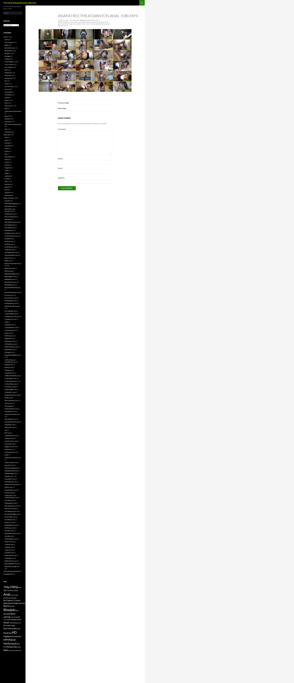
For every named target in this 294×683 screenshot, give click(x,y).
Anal (6, 594)
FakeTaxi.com (9, 367)
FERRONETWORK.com (12, 376)
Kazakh (7, 179)
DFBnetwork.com (10, 341)
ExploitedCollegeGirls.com (13, 355)
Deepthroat (8, 73)
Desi (6, 154)
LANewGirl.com (9, 438)
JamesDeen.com (9, 424)
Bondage (7, 56)
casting (6, 617)
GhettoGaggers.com (11, 389)
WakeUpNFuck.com (11, 561)
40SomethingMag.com (11, 203)
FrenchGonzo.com (10, 387)
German (7, 165)
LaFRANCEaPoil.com (11, 435)
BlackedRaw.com (10, 285)
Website (61, 178)
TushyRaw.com (9, 553)
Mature (7, 100)
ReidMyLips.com (10, 528)
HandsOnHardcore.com (12, 395)
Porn (18, 644)
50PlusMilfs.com (10, 206)
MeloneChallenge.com (11, 468)
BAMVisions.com (10, 268)
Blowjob (7, 53)
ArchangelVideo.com (11, 252)
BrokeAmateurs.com (11, 303)
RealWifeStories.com (11, 525)
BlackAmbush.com (10, 282)
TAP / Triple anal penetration (13, 124)
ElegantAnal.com (10, 349)
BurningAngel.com (10, 311)
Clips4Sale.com (9, 325)
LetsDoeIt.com (9, 449)
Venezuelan (8, 195)
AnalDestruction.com (11, 233)
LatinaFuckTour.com (11, 441)
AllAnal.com (8, 219)
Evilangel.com (9, 352)
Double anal (8, 78)
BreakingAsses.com (10, 301)
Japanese (7, 176)
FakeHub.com (9, 365)
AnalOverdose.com (10, 247)
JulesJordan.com (10, 427)
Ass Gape (7, 600)
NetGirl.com (8, 487)
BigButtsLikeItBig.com (11, 274)
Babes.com (8, 261)
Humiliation (8, 95)
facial (6, 622)
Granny (7, 89)
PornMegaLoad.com (11, 511)
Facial (6, 84)
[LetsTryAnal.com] (16, 650)
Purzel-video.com (10, 517)
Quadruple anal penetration (13, 111)
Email (60, 168)
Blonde (12, 606)
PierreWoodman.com (11, 506)
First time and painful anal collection (19, 2)
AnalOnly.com (9, 244)
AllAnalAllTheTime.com (12, 222)
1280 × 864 (75, 20)
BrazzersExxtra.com (11, 298)
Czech (6, 148)
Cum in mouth (9, 64)
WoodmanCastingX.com (12, 566)
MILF (6, 103)
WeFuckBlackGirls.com (12, 564)
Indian (6, 170)
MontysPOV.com (10, 479)
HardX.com (8, 398)
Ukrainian (8, 192)
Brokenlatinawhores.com (12, 306)
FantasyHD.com (9, 373)
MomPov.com (9, 476)
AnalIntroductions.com (12, 236)
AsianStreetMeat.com (11, 255)
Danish (7, 151)
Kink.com (7, 433)
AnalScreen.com (9, 250)
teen (5, 650)
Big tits (6, 606)
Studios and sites (8, 198)
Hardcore (7, 633)
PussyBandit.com (10, 519)
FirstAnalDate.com (10, 378)
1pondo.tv (8, 201)
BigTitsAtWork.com (11, 276)
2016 (19, 587)
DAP (6, 70)
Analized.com (9, 239)
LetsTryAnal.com (10, 452)
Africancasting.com (10, 216)
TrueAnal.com (9, 544)
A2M (6, 40)
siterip (19, 647)
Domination (8, 75)
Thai (6, 190)
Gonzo (18, 629)
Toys (9, 650)
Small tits (7, 119)
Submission (8, 121)
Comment (62, 129)
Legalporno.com (9, 446)
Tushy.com (8, 550)
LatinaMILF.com (9, 444)
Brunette (7, 614)
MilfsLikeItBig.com (10, 473)
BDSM (6, 45)
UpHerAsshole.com (10, 555)
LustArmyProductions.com (13, 458)
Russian (7, 184)
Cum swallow (9, 67)
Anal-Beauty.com (10, 228)
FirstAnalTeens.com (11, 384)
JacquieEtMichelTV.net (11, 422)
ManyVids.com (9, 465)
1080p (14, 587)
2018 (9, 590)
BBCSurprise (8, 271)
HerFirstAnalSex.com (11, 400)
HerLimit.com (9, 403)
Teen (6, 129)
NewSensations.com (11, 490)
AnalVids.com (7, 598)
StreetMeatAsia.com (11, 539)
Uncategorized (7, 574)
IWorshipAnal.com (10, 419)
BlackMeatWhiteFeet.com (12, 287)
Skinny (7, 116)
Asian (6, 140)
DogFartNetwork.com (11, 347)
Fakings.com (8, 370)
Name (61, 158)
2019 (12, 590)
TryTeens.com (9, 547)
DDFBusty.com (9, 336)
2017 (5, 590)
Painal (12, 639)
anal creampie (14, 595)
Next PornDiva (9, 493)
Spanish (7, 187)
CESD (6, 322)
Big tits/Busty (9, 51)
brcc (16, 610)
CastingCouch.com (10, 319)
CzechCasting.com (10, 330)
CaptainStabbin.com (11, 314)
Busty (13, 614)
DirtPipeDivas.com (10, 344)
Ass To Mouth (15, 600)
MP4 (6, 639)
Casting (7, 59)
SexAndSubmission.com (12, 533)
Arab (6, 137)
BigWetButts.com (10, 279)
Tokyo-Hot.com (9, 542)
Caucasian (8, 146)
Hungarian (8, 168)
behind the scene (10, 48)
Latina (6, 181)
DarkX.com (8, 333)
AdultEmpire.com (10, 214)
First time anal (9, 86)
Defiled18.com (9, 338)
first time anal (9, 628)
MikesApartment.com (11, 471)
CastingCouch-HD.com (12, 316)
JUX (6, 430)
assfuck (13, 598)
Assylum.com (9, 258)
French (7, 162)
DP (5, 81)
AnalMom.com (9, 241)
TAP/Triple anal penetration (11, 571)
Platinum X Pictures (10, 508)
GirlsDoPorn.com (10, 392)
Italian (6, 173)
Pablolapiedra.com (10, 503)
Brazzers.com (9, 295)
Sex (15, 646)
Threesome (8, 132)
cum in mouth (15, 617)
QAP (6, 108)
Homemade (8, 92)
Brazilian (7, 143)
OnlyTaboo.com (9, 500)
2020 (16, 590)
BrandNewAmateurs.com (12, 292)
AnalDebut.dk (9, 230)
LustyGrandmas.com (11, 462)
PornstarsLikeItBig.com (12, 514)
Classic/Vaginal (9, 62)
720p (6, 587)
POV (5, 647)
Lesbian (7, 97)
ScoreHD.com (9, 531)
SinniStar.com (9, 536)
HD (14, 632)
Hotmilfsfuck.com (10, 411)
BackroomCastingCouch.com (14, 603)
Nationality (6, 135)
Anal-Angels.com (10, 225)
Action (5, 37)
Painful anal (8, 106)
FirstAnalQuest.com (11, 381)
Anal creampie (9, 42)
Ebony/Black (8, 157)
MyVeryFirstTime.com (11, 484)
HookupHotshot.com (11, 409)
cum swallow (7, 619)
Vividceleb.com (9, 558)
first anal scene (9, 625)
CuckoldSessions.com (11, 327)
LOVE (6, 455)
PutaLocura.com (10, 522)
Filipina (7, 159)
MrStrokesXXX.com (11, 482)
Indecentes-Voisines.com (12, 414)
